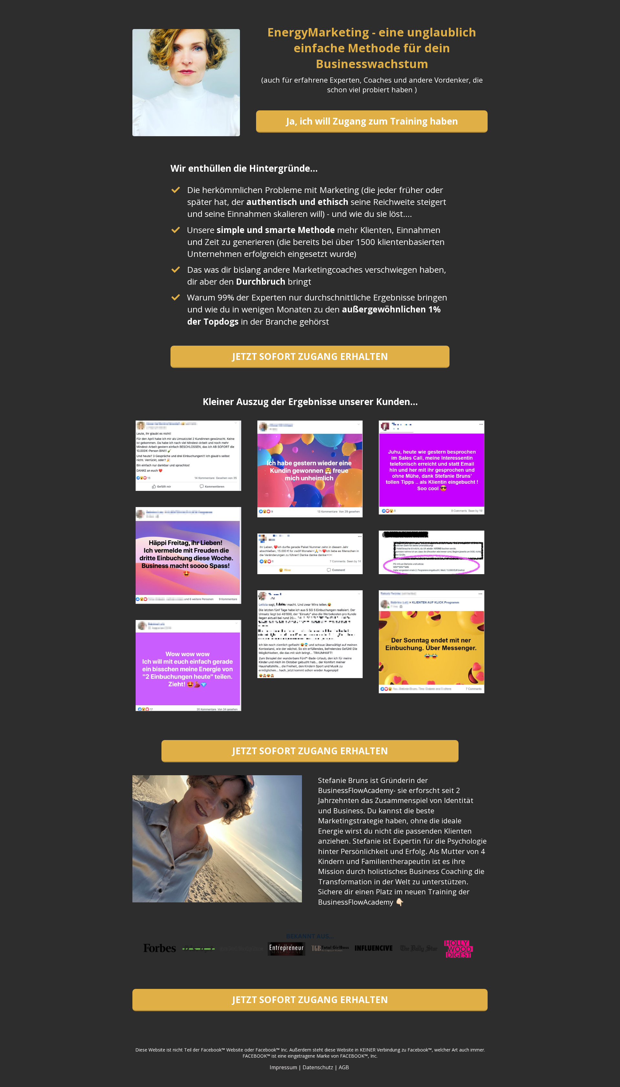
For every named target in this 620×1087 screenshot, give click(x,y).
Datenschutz (318, 1067)
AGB (344, 1067)
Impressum (283, 1067)
